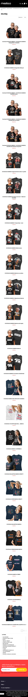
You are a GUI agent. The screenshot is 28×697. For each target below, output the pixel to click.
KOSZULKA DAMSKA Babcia (14, 348)
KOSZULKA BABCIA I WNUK (14, 574)
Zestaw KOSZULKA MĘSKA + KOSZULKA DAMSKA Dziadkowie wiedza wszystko (14, 146)
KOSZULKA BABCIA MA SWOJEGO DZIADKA (14, 398)
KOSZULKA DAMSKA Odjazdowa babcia (14, 298)
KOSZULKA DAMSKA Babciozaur (14, 248)
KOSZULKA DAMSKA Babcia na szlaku (14, 273)
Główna (4, 634)
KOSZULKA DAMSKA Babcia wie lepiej (14, 323)
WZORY (4, 652)
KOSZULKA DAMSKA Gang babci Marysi (14, 68)
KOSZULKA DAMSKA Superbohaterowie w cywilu (14, 171)
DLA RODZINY (5, 637)
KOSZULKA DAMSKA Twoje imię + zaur (14, 223)
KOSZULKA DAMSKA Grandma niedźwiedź (14, 373)
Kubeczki (5, 647)
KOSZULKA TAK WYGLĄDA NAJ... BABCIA (14, 423)
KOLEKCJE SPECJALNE (7, 642)
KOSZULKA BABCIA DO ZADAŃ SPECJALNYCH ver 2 (14, 624)
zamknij (2, 693)
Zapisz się (21, 669)
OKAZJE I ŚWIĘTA (6, 641)
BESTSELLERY (5, 643)
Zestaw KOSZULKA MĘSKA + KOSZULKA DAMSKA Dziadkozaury (14, 93)
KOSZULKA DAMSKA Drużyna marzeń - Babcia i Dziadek (14, 197)
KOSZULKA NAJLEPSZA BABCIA (14, 524)
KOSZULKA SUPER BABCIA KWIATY (14, 499)
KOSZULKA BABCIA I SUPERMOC (14, 449)
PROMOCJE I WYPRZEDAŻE (8, 644)
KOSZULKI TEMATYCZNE (8, 638)
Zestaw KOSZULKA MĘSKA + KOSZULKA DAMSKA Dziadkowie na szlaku (14, 120)
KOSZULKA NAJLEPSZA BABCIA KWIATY (14, 474)
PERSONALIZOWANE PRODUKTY (9, 646)
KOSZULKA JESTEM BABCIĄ (14, 599)
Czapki (4, 648)
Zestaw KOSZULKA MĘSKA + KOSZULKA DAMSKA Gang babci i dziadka (14, 42)
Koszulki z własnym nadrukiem (9, 654)
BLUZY (4, 639)
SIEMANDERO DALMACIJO (8, 650)
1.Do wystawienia (6, 651)
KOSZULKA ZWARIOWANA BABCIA (14, 549)
